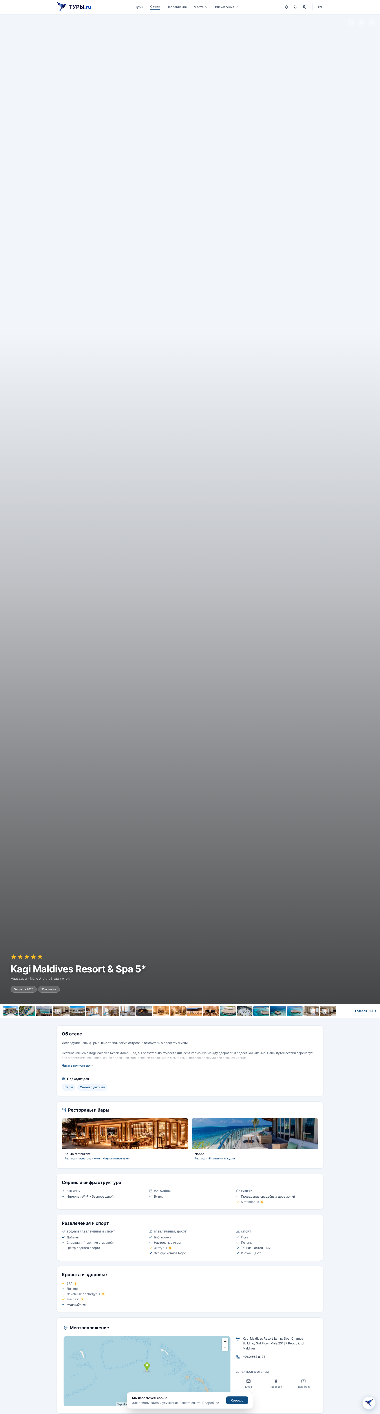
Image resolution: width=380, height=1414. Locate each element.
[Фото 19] (311, 1011)
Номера (143, 1020)
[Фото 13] (211, 1011)
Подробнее (210, 1403)
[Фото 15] (244, 1011)
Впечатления (224, 7)
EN (320, 7)
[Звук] (351, 22)
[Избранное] (295, 7)
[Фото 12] (194, 1011)
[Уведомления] (286, 7)
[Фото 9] (144, 1011)
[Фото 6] (94, 1011)
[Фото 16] (261, 1011)
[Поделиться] (372, 22)
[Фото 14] (228, 1011)
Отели (155, 6)
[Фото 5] (77, 1011)
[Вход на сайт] (304, 7)
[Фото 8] (127, 1011)
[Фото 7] (111, 1011)
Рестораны (165, 1020)
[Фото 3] (44, 1011)
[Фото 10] (161, 1011)
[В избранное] (361, 22)
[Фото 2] (27, 1011)
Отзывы (237, 1020)
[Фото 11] (178, 1011)
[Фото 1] (10, 1011)
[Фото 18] (295, 1011)
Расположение (212, 1020)
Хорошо (237, 1400)
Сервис (187, 1020)
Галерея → (365, 1011)
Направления (177, 7)
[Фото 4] (61, 1011)
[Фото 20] (328, 1011)
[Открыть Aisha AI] (369, 1401)
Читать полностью (76, 1065)
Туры (139, 7)
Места (199, 7)
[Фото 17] (278, 1011)
